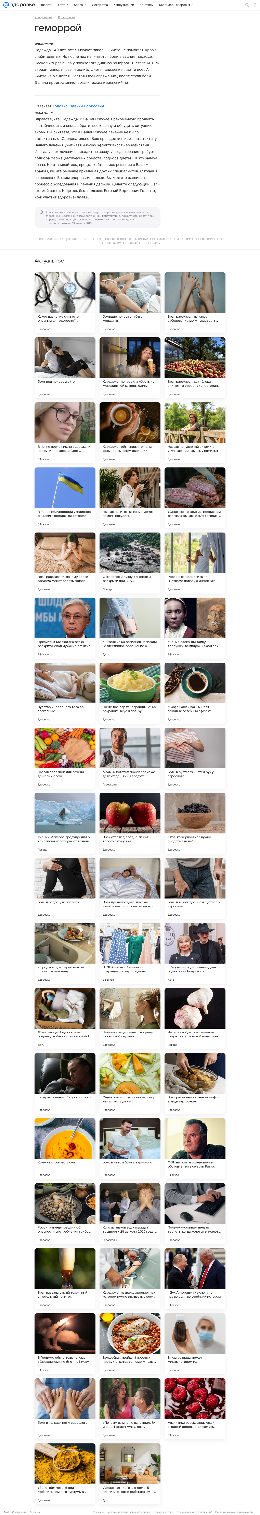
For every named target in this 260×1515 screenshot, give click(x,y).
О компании (19, 1512)
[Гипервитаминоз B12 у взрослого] (65, 1083)
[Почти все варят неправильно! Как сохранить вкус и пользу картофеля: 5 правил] (130, 693)
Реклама (34, 1512)
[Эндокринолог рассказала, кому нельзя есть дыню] (130, 1083)
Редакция (99, 1512)
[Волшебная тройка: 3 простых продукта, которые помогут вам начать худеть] (130, 1343)
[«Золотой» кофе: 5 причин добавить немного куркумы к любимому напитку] (65, 1473)
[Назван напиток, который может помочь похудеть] (130, 497)
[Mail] (6, 5)
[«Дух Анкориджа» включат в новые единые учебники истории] (195, 1278)
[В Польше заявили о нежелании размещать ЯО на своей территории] (195, 1473)
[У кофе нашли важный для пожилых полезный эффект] (195, 693)
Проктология (66, 17)
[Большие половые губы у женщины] (130, 302)
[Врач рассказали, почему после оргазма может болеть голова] (65, 563)
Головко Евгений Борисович (78, 106)
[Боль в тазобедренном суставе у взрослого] (195, 888)
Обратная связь (164, 1512)
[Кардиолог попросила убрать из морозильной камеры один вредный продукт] (130, 367)
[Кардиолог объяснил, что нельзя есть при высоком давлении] (130, 432)
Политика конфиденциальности (234, 1512)
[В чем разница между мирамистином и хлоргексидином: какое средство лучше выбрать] (195, 1343)
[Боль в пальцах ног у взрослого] (65, 1408)
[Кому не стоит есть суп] (65, 1148)
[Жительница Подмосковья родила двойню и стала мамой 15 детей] (65, 1018)
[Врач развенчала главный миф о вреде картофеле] (195, 1083)
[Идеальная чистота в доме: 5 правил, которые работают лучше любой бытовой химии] (130, 1473)
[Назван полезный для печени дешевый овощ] (65, 758)
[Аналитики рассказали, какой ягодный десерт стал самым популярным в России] (195, 1408)
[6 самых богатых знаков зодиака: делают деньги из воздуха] (130, 758)
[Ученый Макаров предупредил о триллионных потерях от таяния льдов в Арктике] (65, 823)
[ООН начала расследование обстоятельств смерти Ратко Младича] (195, 1148)
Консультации (43, 17)
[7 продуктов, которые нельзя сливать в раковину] (65, 953)
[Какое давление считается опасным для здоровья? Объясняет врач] (65, 302)
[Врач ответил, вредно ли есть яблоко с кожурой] (130, 823)
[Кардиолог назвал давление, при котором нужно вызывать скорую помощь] (130, 1278)
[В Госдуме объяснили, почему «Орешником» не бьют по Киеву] (65, 1343)
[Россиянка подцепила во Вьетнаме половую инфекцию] (195, 563)
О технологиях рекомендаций (194, 1512)
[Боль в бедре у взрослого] (65, 888)
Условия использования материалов (129, 1512)
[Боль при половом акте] (65, 367)
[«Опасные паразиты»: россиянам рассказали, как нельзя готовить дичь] (195, 497)
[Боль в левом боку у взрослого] (130, 1148)
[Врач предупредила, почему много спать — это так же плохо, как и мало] (130, 888)
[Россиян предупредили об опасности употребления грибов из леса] (65, 1213)
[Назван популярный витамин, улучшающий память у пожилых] (195, 432)
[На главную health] (22, 5)
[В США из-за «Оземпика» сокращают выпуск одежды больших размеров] (130, 953)
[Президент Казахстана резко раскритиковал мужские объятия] (65, 628)
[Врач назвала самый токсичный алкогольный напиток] (65, 1278)
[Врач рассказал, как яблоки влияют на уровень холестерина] (195, 367)
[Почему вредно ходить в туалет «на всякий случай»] (130, 1018)
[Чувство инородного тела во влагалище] (65, 693)
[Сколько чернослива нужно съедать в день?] (195, 823)
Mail (6, 1512)
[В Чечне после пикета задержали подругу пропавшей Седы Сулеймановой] (65, 432)
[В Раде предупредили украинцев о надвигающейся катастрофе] (65, 497)
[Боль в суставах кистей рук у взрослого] (195, 758)
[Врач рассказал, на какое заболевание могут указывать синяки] (195, 302)
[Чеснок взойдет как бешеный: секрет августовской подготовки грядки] (195, 1018)
